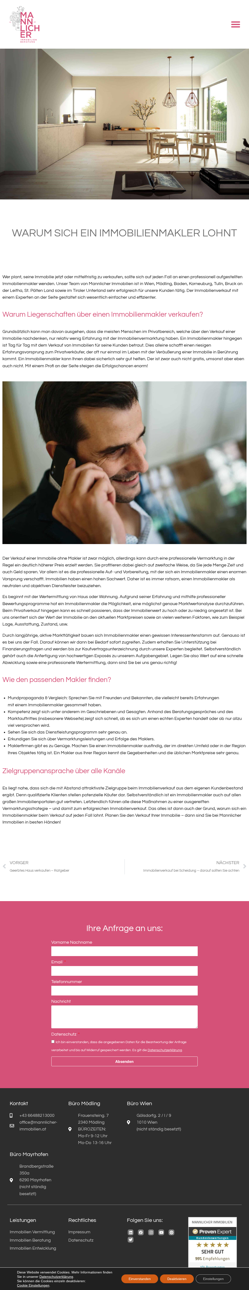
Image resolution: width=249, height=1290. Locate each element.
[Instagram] (151, 1232)
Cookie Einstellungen (33, 1285)
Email (57, 962)
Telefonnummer (66, 982)
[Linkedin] (130, 1232)
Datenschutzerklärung (165, 1050)
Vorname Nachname (71, 942)
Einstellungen (213, 1279)
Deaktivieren (177, 1279)
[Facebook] (140, 1232)
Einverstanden (140, 1279)
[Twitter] (130, 1239)
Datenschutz (64, 1034)
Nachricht (61, 1001)
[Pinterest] (171, 1232)
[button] (235, 24)
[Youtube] (161, 1232)
